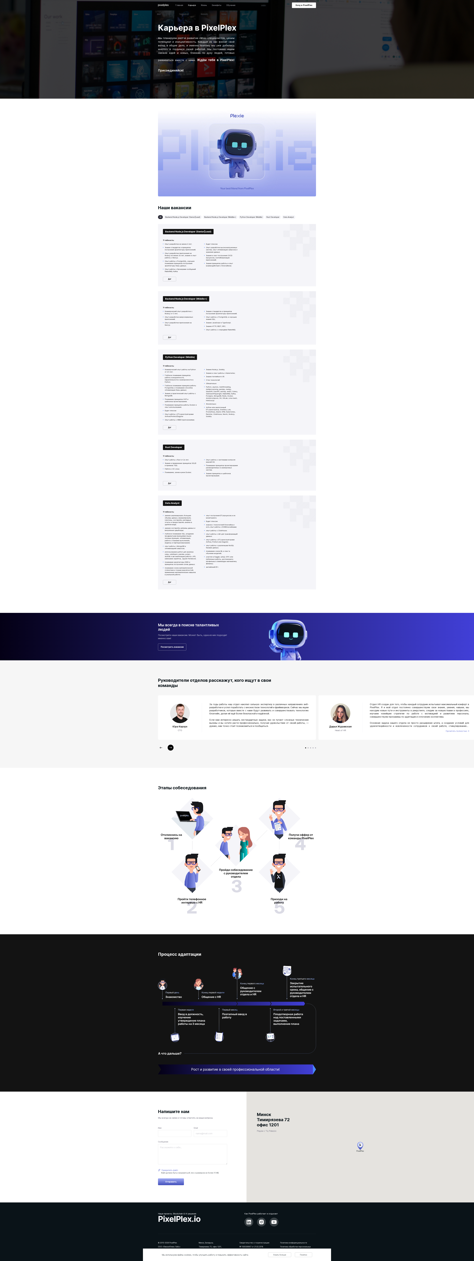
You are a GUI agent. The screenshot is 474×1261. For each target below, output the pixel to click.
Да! (169, 279)
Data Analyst (288, 217)
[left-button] (161, 748)
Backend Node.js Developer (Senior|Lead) (182, 217)
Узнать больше (279, 1255)
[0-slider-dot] (305, 747)
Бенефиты (216, 5)
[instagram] (261, 1222)
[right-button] (171, 748)
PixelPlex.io (179, 1219)
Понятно (303, 1255)
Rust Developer (273, 217)
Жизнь (204, 5)
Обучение (230, 5)
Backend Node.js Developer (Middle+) (220, 217)
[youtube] (274, 1222)
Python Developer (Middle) (251, 217)
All (160, 217)
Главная (179, 5)
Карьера (192, 5)
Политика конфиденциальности (293, 1243)
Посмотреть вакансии (172, 647)
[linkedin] (248, 1222)
